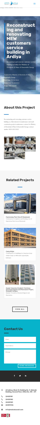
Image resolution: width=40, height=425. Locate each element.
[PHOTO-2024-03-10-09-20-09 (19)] (20, 151)
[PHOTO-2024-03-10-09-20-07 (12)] (30, 151)
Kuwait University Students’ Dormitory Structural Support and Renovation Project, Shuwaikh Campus (20, 289)
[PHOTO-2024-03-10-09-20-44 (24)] (20, 159)
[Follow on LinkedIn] (25, 375)
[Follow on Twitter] (20, 375)
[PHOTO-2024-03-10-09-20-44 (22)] (20, 143)
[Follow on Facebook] (14, 375)
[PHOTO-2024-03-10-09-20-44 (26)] (9, 159)
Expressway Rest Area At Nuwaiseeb (18, 217)
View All (20, 309)
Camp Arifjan (10, 251)
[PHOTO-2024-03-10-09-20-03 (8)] (9, 143)
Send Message (27, 366)
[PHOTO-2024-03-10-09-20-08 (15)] (9, 151)
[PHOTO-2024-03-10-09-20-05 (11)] (30, 143)
